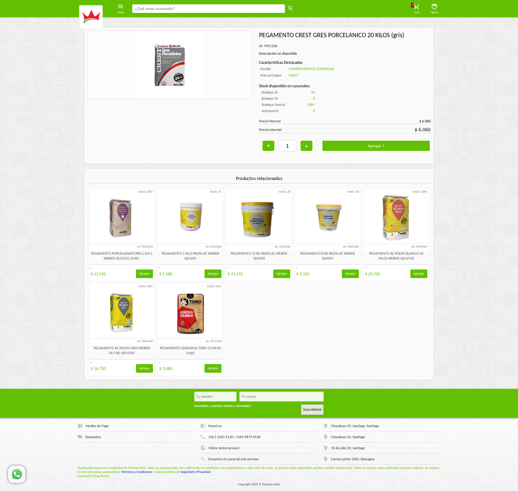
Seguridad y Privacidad (195, 472)
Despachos (93, 437)
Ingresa (434, 12)
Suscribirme (312, 409)
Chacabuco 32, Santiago (348, 437)
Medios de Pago (97, 426)
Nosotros (215, 426)
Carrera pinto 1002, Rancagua (352, 459)
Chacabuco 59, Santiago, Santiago (355, 426)
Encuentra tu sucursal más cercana (233, 459)
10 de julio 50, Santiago (348, 448)
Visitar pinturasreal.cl (223, 448)
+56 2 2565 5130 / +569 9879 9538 (234, 437)
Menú (120, 12)
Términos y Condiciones (136, 472)
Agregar (144, 273)
